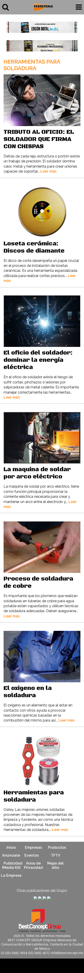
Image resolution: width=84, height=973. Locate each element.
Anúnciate (11, 855)
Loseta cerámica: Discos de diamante (34, 247)
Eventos (31, 855)
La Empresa (11, 875)
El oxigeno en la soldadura (28, 692)
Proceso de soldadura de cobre (38, 582)
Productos (57, 847)
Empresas (33, 847)
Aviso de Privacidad (33, 865)
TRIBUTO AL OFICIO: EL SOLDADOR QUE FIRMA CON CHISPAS (39, 139)
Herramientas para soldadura (34, 796)
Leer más (48, 171)
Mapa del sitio (55, 865)
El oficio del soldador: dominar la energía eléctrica (38, 360)
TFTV (55, 855)
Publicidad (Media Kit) (12, 865)
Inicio (11, 847)
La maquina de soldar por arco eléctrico (37, 473)
